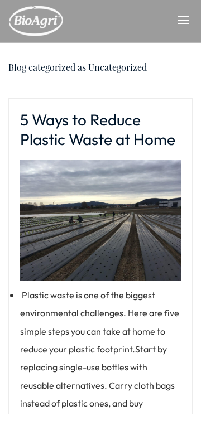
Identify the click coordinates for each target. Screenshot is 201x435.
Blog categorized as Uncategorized (77, 67)
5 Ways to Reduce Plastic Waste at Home (97, 129)
